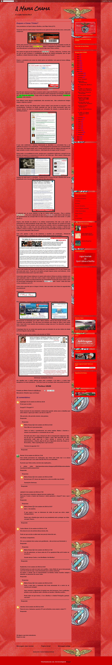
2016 (78, 67)
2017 (78, 65)
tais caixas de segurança (26, 95)
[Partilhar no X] (50, 390)
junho (80, 124)
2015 (78, 69)
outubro (80, 77)
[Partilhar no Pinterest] (53, 390)
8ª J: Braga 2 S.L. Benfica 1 (85, 84)
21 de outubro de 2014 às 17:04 (34, 455)
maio (79, 126)
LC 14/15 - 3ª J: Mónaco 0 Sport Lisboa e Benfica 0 (85, 89)
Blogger (68, 661)
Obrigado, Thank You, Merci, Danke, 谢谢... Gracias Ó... (83, 99)
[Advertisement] (85, 166)
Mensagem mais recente (25, 646)
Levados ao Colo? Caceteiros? (82, 106)
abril (79, 128)
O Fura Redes (78, 218)
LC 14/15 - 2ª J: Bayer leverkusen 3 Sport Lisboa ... (83, 114)
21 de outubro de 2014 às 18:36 (43, 477)
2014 (78, 71)
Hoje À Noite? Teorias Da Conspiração (84, 93)
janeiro (80, 134)
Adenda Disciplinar (86, 241)
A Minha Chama (32, 8)
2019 (78, 60)
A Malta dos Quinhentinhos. (82, 82)
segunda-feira (21, 215)
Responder (23, 418)
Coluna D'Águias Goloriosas (82, 208)
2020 (78, 58)
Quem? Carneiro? (82, 79)
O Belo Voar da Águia (80, 211)
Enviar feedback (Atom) (47, 652)
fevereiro (80, 132)
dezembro (81, 73)
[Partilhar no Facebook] (52, 390)
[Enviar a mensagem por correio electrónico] (45, 390)
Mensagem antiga (64, 646)
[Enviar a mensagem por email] (48, 390)
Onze (79, 86)
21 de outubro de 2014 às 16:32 (43, 425)
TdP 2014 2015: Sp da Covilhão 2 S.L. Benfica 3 (85, 103)
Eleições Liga (28, 393)
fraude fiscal (45, 51)
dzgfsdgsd (23, 401)
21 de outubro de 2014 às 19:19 (36, 566)
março (80, 130)
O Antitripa (77, 201)
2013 (78, 137)
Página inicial (45, 646)
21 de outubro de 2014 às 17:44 (43, 550)
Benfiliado (50, 89)
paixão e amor (48, 281)
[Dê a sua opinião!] (49, 390)
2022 (78, 54)
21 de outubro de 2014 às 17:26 (38, 528)
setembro (80, 117)
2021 (78, 56)
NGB (76, 216)
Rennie (22, 455)
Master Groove (78, 213)
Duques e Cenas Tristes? (84, 95)
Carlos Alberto (24, 528)
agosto (80, 119)
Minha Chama (28, 425)
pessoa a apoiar (38, 46)
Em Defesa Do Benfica (80, 198)
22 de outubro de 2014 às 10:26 (35, 606)
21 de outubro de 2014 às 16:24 (36, 401)
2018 (78, 63)
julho (79, 121)
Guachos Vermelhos (80, 206)
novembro (81, 75)
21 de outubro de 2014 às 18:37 (43, 506)
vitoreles (22, 606)
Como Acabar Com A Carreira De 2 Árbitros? (87, 234)
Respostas (25, 422)
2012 (78, 139)
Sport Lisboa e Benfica (80, 196)
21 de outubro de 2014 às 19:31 (43, 583)
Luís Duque (35, 393)
